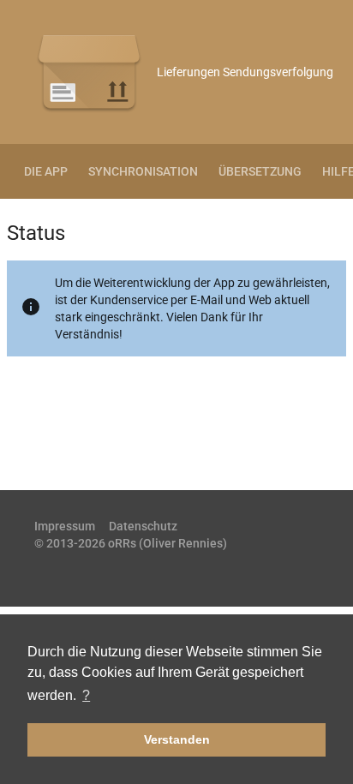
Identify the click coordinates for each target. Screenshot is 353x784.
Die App (46, 171)
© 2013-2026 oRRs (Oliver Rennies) (130, 543)
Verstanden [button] (177, 739)
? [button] (86, 695)
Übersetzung (260, 171)
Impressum (64, 526)
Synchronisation (143, 171)
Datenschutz (143, 526)
